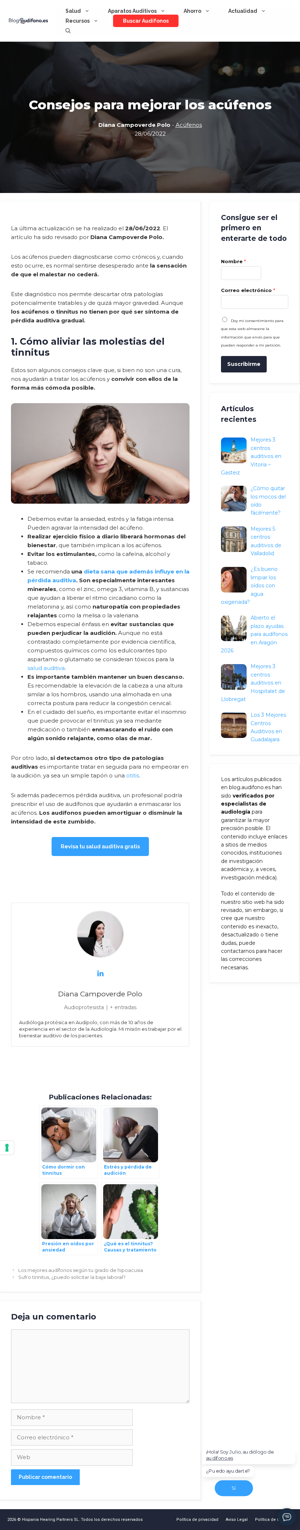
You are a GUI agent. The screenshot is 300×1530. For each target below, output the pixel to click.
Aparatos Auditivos (132, 11)
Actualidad (242, 11)
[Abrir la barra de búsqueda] (68, 30)
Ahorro (192, 11)
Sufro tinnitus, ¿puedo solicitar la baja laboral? (71, 1277)
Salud (73, 11)
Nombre (233, 261)
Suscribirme (243, 364)
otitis (132, 775)
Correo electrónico (248, 290)
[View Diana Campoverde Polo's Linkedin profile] (100, 973)
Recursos (77, 21)
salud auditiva (46, 667)
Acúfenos (189, 124)
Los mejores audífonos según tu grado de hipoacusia (80, 1270)
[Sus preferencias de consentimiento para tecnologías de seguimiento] (7, 1148)
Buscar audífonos (146, 21)
